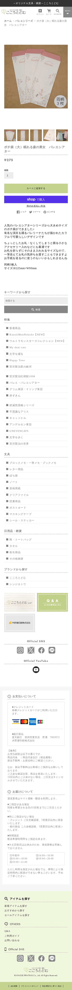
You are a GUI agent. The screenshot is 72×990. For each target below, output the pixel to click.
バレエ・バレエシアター (25, 382)
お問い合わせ (12, 940)
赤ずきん (15, 395)
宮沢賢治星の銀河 (21, 366)
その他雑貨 (16, 558)
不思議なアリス (19, 411)
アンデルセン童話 (21, 424)
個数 (6, 170)
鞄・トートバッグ (21, 539)
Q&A (7, 931)
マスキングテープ (21, 514)
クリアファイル (19, 495)
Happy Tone (17, 360)
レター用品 (16, 469)
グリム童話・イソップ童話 (26, 389)
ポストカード (18, 507)
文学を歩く (16, 437)
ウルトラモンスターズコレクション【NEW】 (38, 341)
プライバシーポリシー (30, 986)
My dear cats (18, 347)
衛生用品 (15, 552)
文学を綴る (16, 354)
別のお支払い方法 (36, 206)
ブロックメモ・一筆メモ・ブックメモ (33, 463)
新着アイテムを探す (16, 906)
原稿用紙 (15, 488)
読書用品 (15, 501)
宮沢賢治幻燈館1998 (22, 376)
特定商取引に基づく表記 (52, 986)
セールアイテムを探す (17, 915)
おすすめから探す (15, 910)
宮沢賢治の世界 (19, 443)
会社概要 (14, 986)
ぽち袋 (14, 475)
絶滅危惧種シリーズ (22, 405)
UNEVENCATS (19, 431)
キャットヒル (18, 418)
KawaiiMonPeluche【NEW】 (28, 334)
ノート (14, 482)
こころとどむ (18, 578)
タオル (14, 546)
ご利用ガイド (12, 936)
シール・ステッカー (22, 520)
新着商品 (15, 328)
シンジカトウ (18, 584)
